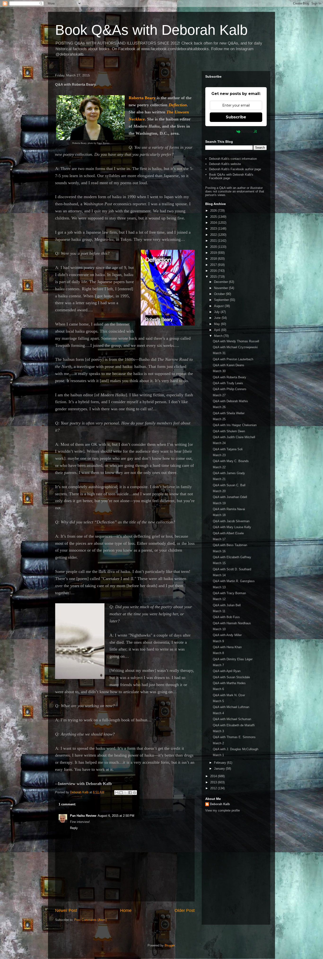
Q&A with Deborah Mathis (230, 401)
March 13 (219, 587)
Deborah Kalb (220, 804)
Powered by (224, 131)
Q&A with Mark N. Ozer (229, 695)
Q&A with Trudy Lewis (228, 383)
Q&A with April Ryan (226, 671)
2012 (214, 788)
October (220, 294)
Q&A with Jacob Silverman (231, 521)
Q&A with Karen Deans (228, 365)
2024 (214, 222)
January (220, 768)
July (217, 312)
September (222, 300)
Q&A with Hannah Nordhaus (232, 623)
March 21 (219, 479)
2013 (214, 782)
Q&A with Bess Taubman (230, 545)
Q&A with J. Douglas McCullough (235, 749)
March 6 (218, 689)
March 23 (219, 455)
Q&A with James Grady (229, 473)
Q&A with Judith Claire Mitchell (234, 437)
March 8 (218, 653)
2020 (214, 247)
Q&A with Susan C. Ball (229, 485)
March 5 (218, 701)
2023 (214, 228)
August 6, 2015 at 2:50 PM (116, 815)
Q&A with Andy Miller (227, 635)
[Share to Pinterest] (134, 792)
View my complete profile (222, 810)
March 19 (219, 503)
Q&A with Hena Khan (227, 647)
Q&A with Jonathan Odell (230, 497)
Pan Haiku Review (83, 815)
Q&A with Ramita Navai (229, 509)
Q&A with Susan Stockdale (231, 677)
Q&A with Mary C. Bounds (231, 461)
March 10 (219, 629)
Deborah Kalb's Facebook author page (235, 169)
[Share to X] (125, 792)
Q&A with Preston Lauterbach (233, 359)
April (217, 330)
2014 (214, 776)
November (221, 288)
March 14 (219, 575)
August (219, 306)
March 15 (219, 563)
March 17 (219, 539)
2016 (214, 270)
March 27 (219, 395)
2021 (214, 240)
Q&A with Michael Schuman (232, 719)
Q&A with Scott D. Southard (232, 569)
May (217, 324)
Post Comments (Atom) (90, 920)
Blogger (170, 945)
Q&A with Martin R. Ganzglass (234, 581)
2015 (214, 276)
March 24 (219, 443)
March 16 (219, 551)
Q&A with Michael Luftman (231, 707)
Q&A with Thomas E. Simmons (234, 737)
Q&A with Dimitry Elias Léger (233, 659)
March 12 (219, 599)
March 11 (219, 611)
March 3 (218, 731)
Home (125, 910)
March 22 (219, 467)
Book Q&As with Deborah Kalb (151, 30)
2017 (214, 265)
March (218, 336)
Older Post (185, 910)
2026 (214, 210)
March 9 (218, 641)
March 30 (219, 371)
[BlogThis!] (121, 792)
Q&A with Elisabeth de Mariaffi (234, 725)
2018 (214, 258)
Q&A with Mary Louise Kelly (232, 527)
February (220, 762)
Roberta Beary (142, 97)
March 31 (219, 353)
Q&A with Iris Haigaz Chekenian (235, 425)
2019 (214, 252)
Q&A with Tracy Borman (229, 593)
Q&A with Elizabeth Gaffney (232, 557)
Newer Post (66, 910)
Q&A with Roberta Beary (229, 377)
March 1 (218, 755)
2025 (214, 217)
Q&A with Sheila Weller (228, 413)
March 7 (218, 665)
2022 (214, 234)
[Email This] (116, 792)
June (218, 318)
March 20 (219, 491)
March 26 (219, 407)
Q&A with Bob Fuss (226, 617)
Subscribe (236, 117)
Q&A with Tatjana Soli (228, 449)
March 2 (218, 743)
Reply (74, 828)
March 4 (218, 713)
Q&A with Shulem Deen (229, 431)
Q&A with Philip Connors (229, 389)
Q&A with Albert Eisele (228, 533)
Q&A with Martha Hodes (229, 683)
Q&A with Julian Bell (227, 605)
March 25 (219, 419)
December (221, 282)
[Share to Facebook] (130, 792)
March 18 (219, 515)
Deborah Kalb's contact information (233, 159)
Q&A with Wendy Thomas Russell (236, 341)
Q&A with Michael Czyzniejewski (235, 347)
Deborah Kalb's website (225, 164)
